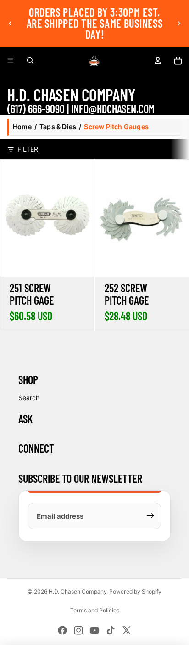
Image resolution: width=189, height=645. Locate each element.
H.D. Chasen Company (77, 591)
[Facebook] (62, 630)
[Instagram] (78, 630)
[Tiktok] (110, 630)
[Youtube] (94, 630)
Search (28, 398)
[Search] (30, 61)
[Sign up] (150, 515)
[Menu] (10, 60)
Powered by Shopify (135, 591)
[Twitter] (126, 630)
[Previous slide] (10, 23)
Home (22, 126)
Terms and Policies (94, 610)
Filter (27, 149)
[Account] (158, 61)
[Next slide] (179, 23)
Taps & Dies (57, 126)
